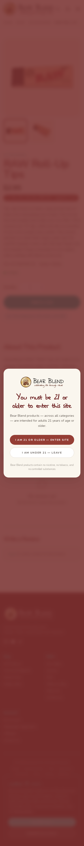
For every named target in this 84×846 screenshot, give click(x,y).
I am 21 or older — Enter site (42, 440)
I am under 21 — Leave (42, 452)
